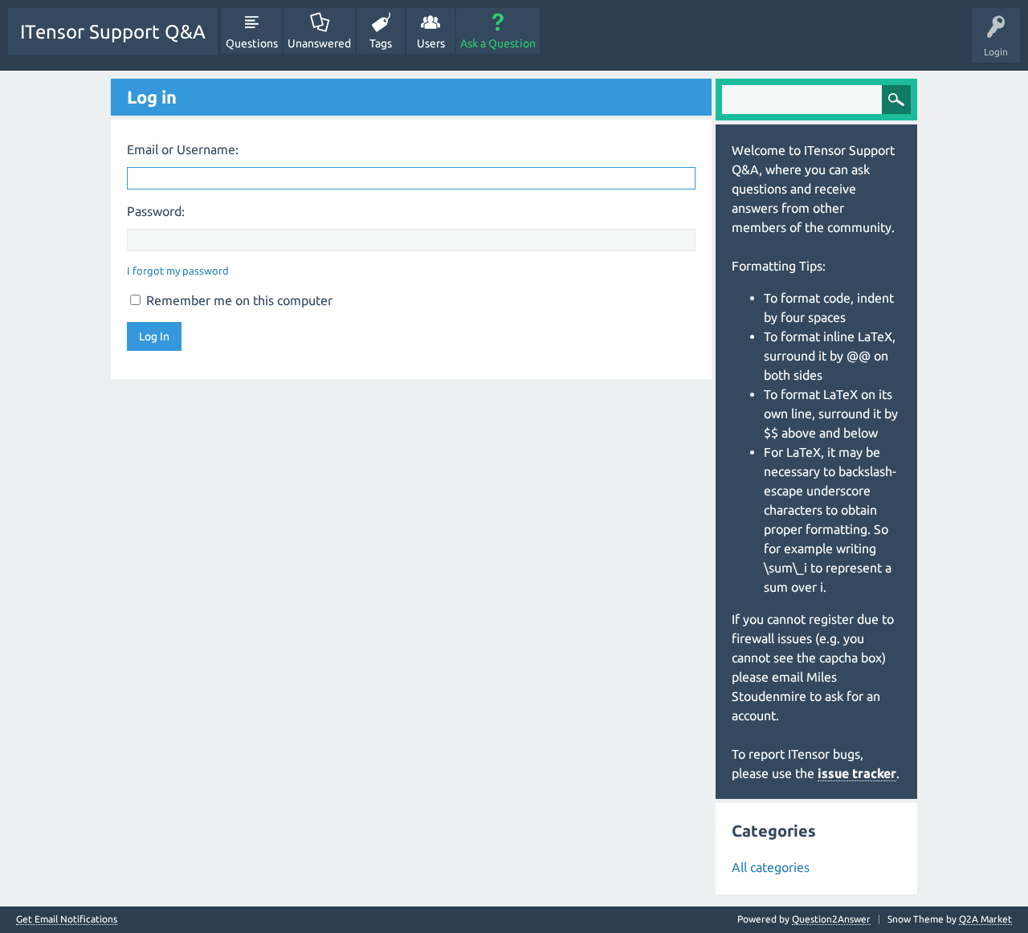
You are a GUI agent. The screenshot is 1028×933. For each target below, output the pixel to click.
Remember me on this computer (237, 300)
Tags (380, 43)
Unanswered (319, 43)
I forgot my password (178, 270)
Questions (252, 43)
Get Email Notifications (66, 919)
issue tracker (857, 773)
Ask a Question (498, 43)
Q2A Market (985, 919)
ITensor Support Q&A (113, 32)
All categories (771, 867)
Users (431, 43)
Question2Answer (831, 919)
